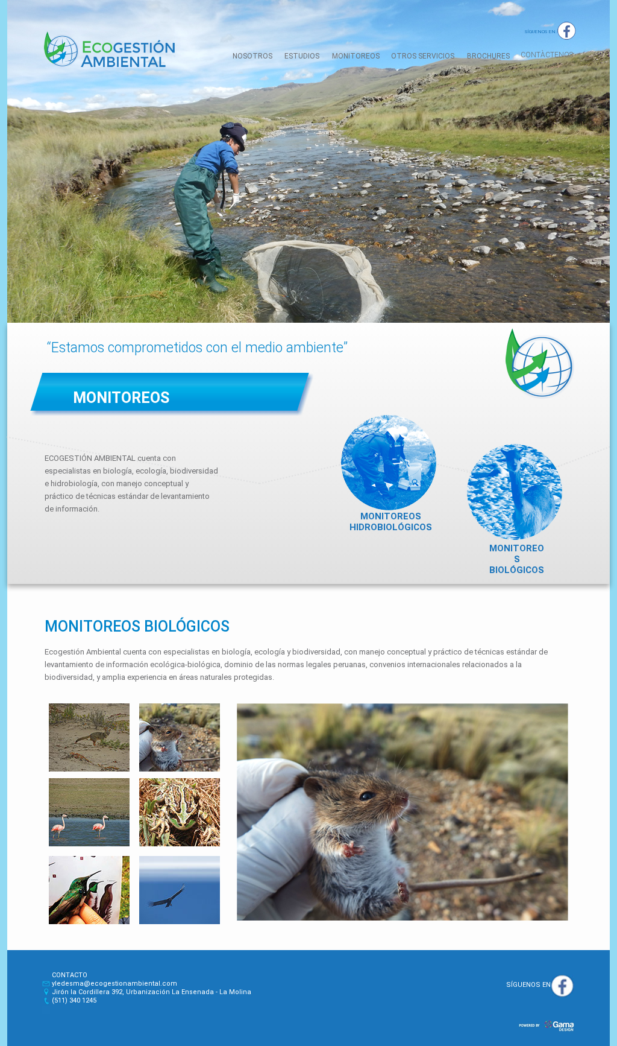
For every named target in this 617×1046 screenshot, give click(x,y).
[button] (546, 56)
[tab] (89, 737)
